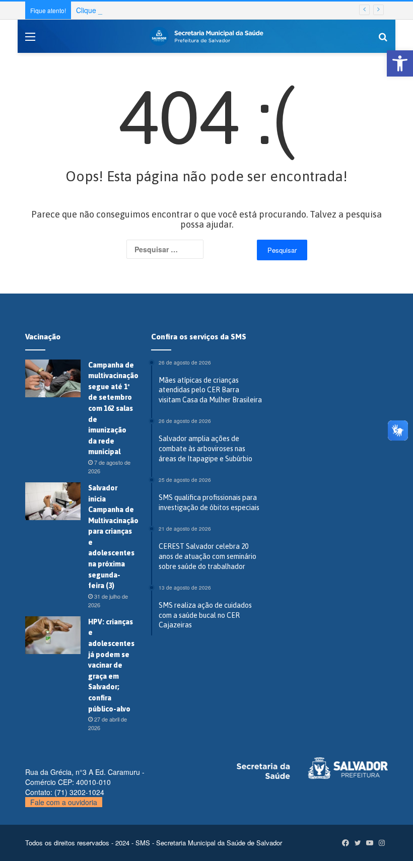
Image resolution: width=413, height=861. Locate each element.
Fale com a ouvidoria (63, 802)
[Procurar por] (383, 40)
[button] (400, 63)
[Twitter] (358, 843)
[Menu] (30, 40)
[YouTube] (370, 843)
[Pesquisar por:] (179, 249)
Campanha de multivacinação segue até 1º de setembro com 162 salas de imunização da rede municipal (113, 408)
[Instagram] (382, 843)
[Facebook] (345, 843)
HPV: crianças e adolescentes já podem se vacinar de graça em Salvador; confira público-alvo (111, 665)
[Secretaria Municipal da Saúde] (206, 36)
